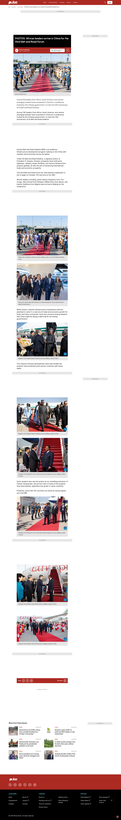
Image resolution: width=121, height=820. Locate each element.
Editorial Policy (63, 797)
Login (109, 2)
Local (56, 727)
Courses (24, 804)
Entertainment (53, 2)
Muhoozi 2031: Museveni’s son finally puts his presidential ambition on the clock (29, 744)
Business (14, 7)
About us (41, 797)
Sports (69, 2)
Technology (20, 7)
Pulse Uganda (85, 804)
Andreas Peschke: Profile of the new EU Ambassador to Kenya (65, 755)
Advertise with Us (44, 800)
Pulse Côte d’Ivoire (102, 801)
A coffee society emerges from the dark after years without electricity (65, 744)
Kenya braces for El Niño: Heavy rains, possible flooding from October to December (29, 732)
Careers (75, 2)
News (45, 2)
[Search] (105, 2)
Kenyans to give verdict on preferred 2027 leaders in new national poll (65, 732)
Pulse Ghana (84, 800)
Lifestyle (62, 2)
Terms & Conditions (45, 804)
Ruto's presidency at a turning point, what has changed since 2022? (29, 756)
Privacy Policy (43, 807)
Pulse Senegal (103, 797)
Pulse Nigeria (85, 797)
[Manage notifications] (117, 816)
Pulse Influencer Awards (63, 801)
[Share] (67, 50)
